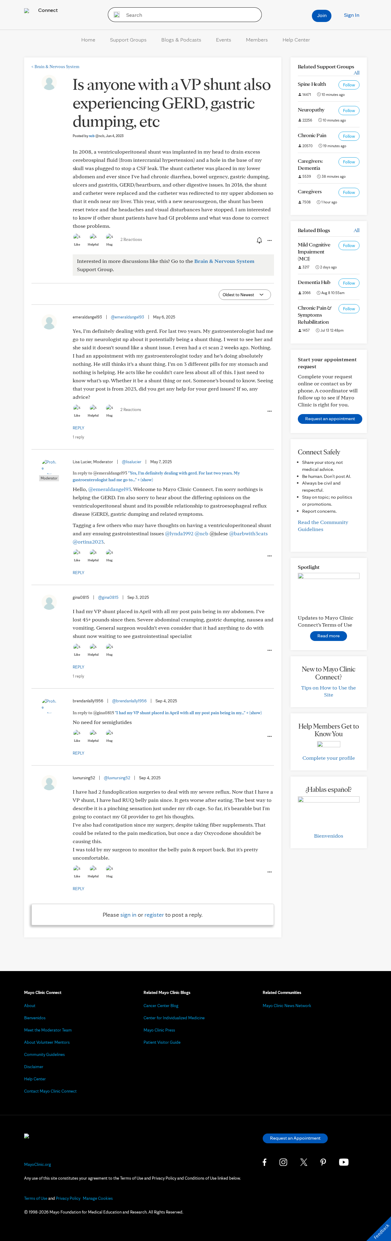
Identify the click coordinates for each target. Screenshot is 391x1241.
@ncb (201, 533)
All (357, 72)
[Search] (115, 14)
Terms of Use (35, 1198)
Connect (47, 10)
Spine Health (312, 84)
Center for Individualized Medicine (174, 1017)
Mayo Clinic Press (159, 1030)
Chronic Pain (312, 135)
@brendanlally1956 (129, 700)
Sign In (351, 15)
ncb (96, 135)
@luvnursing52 (117, 777)
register (154, 914)
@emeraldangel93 (127, 317)
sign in (128, 914)
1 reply (78, 437)
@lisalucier (131, 461)
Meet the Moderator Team (48, 1030)
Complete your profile (328, 758)
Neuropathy (311, 109)
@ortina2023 (88, 541)
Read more (328, 636)
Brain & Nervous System (55, 66)
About (29, 1005)
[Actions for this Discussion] (269, 240)
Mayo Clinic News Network (287, 1005)
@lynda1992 (179, 533)
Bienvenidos (328, 835)
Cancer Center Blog (161, 1005)
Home (88, 39)
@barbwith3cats (248, 533)
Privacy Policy (68, 1198)
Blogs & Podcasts (181, 39)
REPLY (78, 427)
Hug (109, 244)
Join (322, 15)
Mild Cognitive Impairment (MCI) (314, 251)
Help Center (296, 39)
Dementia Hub (314, 282)
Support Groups (128, 39)
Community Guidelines (44, 1054)
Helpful (93, 244)
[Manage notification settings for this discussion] (258, 240)
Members (257, 39)
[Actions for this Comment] (269, 411)
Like (77, 244)
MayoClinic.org (37, 1164)
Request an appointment (330, 418)
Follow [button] (349, 84)
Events (223, 39)
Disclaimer (33, 1066)
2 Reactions (131, 239)
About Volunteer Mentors (47, 1042)
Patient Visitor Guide (162, 1042)
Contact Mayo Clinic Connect (50, 1091)
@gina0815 (108, 597)
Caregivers (310, 191)
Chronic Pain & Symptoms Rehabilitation (315, 314)
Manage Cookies (98, 1198)
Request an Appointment (295, 1138)
